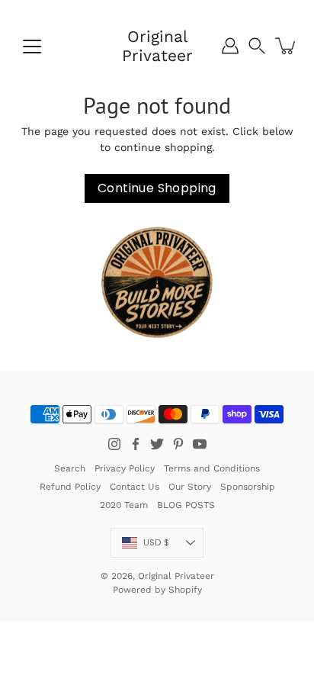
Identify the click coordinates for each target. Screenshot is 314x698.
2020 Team (124, 505)
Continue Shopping (157, 188)
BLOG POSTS (186, 505)
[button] (256, 45)
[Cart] (286, 46)
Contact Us (134, 486)
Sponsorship (247, 486)
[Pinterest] (178, 444)
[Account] (230, 46)
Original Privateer (157, 46)
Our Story (189, 486)
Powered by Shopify (157, 589)
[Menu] (32, 47)
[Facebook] (136, 444)
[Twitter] (157, 444)
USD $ (156, 542)
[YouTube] (200, 444)
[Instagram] (114, 444)
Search (69, 468)
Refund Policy (70, 486)
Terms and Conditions (212, 468)
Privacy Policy (125, 468)
